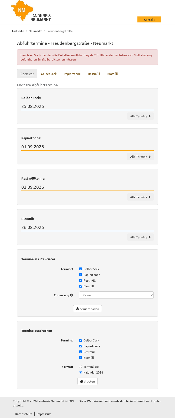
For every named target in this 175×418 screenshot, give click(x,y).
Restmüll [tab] (94, 73)
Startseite (17, 31)
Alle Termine (139, 116)
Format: (67, 366)
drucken (89, 381)
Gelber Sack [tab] (49, 73)
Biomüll (88, 286)
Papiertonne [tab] (72, 73)
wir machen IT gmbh (146, 401)
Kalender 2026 (93, 372)
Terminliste (91, 366)
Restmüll (89, 280)
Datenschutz (23, 414)
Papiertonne (91, 274)
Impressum (44, 414)
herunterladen (89, 309)
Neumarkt (35, 31)
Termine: (67, 269)
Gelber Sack (91, 269)
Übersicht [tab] (27, 73)
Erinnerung (62, 295)
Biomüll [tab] (112, 73)
